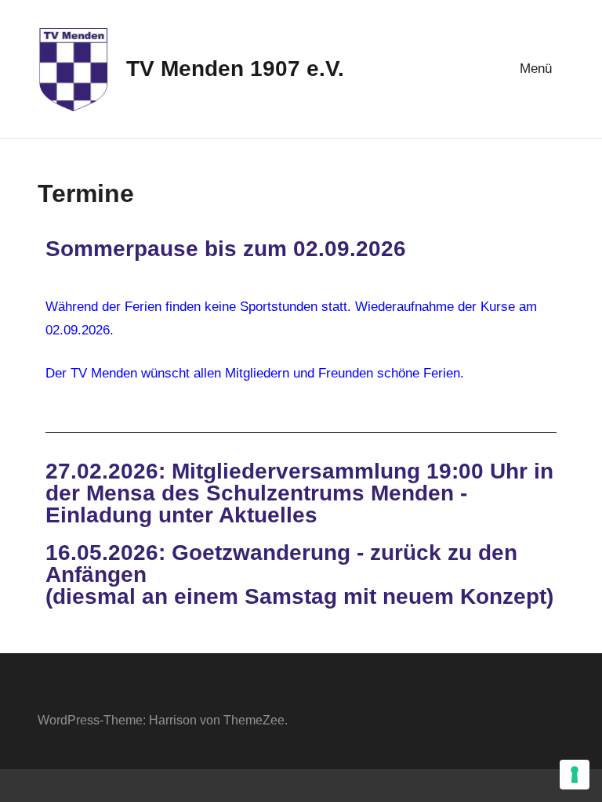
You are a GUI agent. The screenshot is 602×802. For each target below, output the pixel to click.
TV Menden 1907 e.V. (235, 68)
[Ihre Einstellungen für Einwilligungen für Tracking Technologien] (574, 774)
